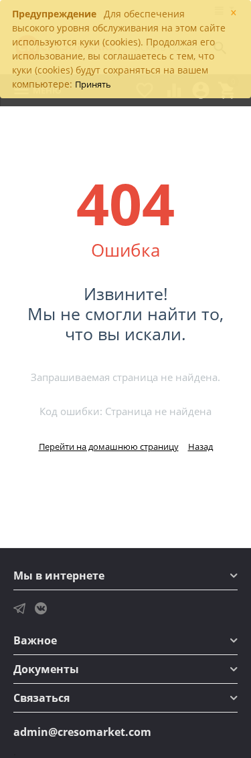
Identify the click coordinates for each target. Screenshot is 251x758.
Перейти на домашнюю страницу (109, 446)
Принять (93, 84)
